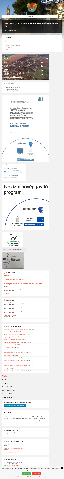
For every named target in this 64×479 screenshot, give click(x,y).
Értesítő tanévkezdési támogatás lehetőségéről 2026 (16, 329)
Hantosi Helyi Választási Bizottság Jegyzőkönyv (16, 303)
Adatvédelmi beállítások (33, 476)
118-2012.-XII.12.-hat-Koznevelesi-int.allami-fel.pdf (17, 41)
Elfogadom (27, 474)
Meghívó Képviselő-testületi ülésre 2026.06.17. (15, 337)
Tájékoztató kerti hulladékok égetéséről (14, 289)
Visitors (5, 376)
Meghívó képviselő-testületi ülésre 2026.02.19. (15, 371)
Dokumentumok (12, 30)
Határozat (6, 275)
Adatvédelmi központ (20, 476)
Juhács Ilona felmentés (10, 315)
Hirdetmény (6, 368)
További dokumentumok (10, 452)
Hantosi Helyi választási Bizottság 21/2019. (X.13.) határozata (19, 307)
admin (18, 45)
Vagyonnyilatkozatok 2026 (10, 444)
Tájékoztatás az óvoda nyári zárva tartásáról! (14, 334)
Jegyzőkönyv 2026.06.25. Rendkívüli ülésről (14, 448)
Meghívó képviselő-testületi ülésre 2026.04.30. (15, 352)
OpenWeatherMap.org (17, 77)
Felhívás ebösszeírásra (9, 363)
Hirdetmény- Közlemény (9, 344)
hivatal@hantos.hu (15, 91)
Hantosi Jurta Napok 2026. (10, 331)
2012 (7, 49)
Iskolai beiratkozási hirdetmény (11, 357)
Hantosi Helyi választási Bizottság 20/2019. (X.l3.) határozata (19, 311)
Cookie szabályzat (43, 476)
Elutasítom (37, 474)
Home (6, 30)
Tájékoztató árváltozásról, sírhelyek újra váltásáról (15, 365)
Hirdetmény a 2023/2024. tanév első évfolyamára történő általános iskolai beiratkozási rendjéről (23, 284)
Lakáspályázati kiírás (9, 350)
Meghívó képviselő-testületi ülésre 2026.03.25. (15, 360)
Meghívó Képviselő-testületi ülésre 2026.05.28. (15, 342)
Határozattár (9, 47)
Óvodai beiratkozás (8, 355)
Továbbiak (6, 293)
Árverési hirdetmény (9, 347)
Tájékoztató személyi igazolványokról (13, 339)
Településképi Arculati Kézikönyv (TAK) (14, 279)
